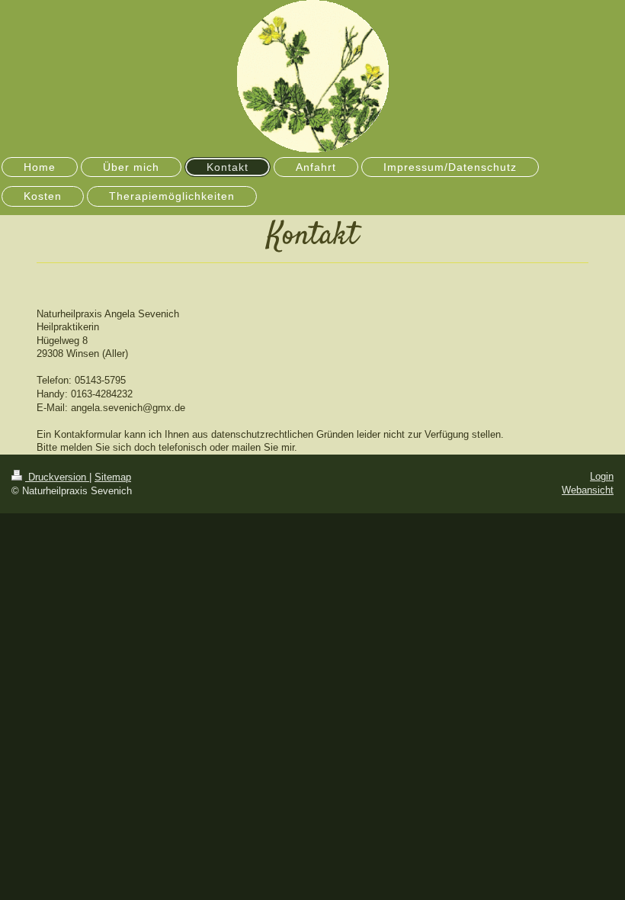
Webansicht (588, 490)
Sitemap (113, 477)
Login (602, 476)
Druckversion (57, 477)
